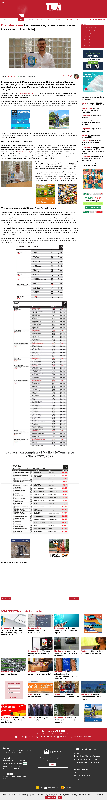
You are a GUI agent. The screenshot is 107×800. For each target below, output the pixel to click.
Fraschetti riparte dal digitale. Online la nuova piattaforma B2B (92, 122)
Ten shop (69, 19)
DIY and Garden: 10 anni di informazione (87, 756)
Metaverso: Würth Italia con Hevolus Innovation (65, 719)
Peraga (60, 178)
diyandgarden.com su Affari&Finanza (37, 630)
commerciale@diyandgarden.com (88, 762)
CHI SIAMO (79, 19)
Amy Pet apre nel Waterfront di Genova (92, 165)
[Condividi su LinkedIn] (12, 76)
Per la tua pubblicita (56, 19)
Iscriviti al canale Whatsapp (82, 736)
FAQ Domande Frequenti (82, 775)
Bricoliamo (67, 787)
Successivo (73, 598)
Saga (41, 787)
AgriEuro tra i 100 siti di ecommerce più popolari (92, 696)
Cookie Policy (51, 797)
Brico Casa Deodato (23, 152)
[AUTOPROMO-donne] (93, 188)
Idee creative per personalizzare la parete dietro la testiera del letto (92, 97)
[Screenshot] (14, 698)
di (68, 75)
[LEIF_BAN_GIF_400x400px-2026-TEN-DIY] (93, 91)
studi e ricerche (33, 611)
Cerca (21, 19)
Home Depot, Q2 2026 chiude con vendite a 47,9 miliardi (92, 104)
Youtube (52, 736)
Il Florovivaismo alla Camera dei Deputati (92, 652)
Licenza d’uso (78, 772)
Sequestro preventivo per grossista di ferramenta (65, 653)
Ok (60, 797)
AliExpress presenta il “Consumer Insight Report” (66, 630)
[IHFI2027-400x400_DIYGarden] (20, 128)
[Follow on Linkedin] (70, 77)
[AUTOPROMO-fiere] (67, 203)
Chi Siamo (77, 753)
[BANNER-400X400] (93, 632)
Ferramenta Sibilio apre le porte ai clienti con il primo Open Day (92, 158)
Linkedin (20, 736)
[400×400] (59, 128)
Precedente (7, 598)
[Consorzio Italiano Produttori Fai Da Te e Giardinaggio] (93, 212)
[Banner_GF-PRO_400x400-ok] (59, 557)
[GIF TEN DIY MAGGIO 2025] (93, 721)
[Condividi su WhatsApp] (14, 76)
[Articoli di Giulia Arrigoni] (76, 78)
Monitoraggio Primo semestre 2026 (91, 136)
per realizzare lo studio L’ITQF (28, 93)
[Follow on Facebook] (72, 77)
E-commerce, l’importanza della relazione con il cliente (13, 719)
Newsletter (40, 19)
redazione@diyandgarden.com (87, 759)
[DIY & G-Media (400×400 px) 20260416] (93, 69)
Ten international (53, 787)
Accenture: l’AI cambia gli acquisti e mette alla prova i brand (91, 130)
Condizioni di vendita (81, 769)
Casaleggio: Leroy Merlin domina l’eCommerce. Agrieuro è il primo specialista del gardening (92, 150)
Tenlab (31, 19)
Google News (64, 736)
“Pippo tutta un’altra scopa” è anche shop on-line (40, 653)
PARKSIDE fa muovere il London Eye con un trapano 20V (91, 110)
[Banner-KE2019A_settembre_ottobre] (20, 557)
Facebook (31, 736)
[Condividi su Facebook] (9, 76)
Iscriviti (53, 764)
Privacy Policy (78, 779)
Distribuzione (12, 25)
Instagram (42, 736)
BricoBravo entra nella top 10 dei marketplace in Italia (92, 142)
